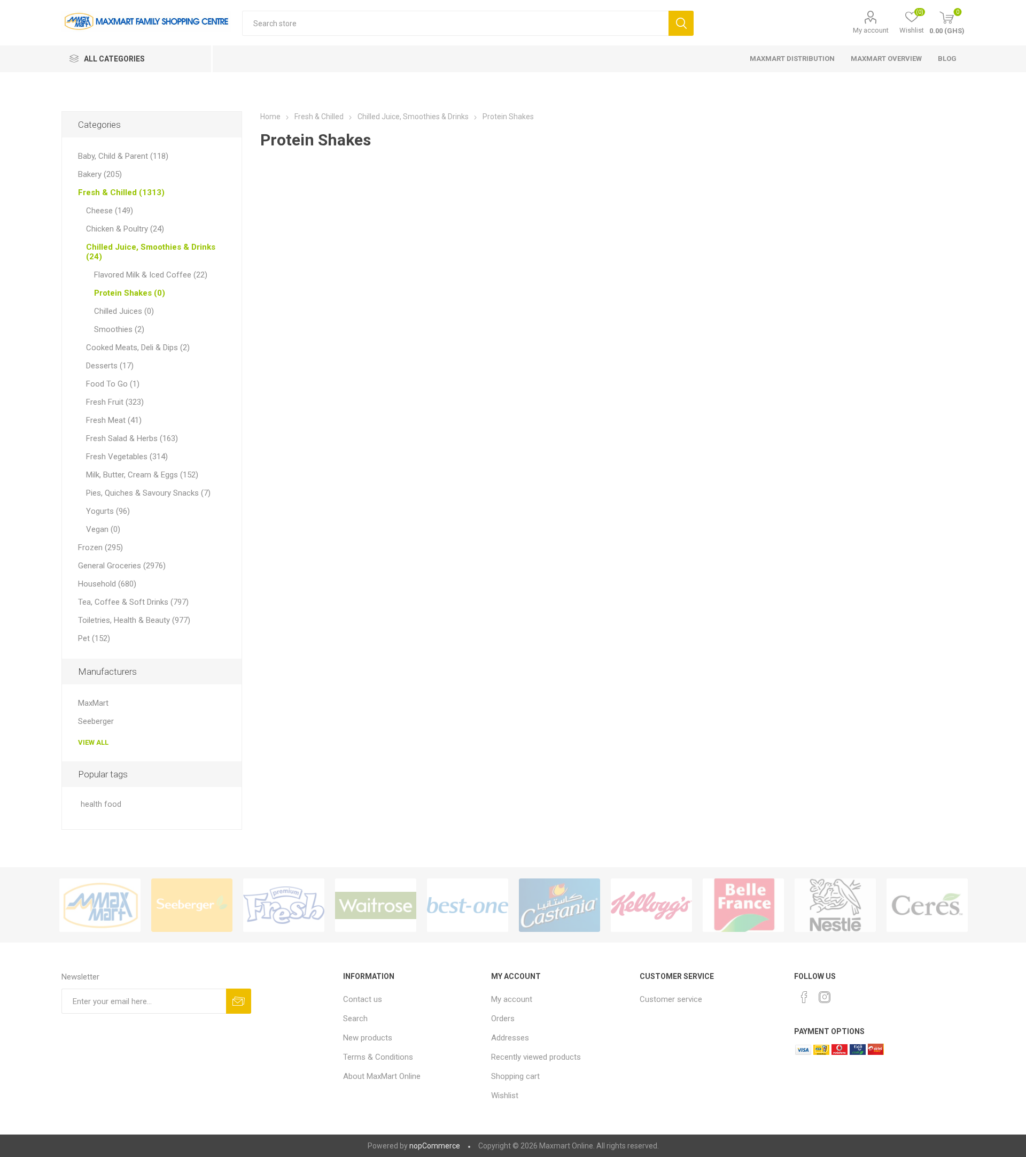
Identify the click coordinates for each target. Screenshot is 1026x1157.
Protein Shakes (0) (129, 293)
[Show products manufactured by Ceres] (927, 905)
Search (681, 23)
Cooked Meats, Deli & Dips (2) (138, 347)
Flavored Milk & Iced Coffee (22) (150, 275)
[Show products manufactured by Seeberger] (191, 905)
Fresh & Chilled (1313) (121, 192)
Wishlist (504, 1095)
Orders (503, 1018)
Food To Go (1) (112, 384)
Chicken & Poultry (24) (125, 229)
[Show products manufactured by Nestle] (835, 905)
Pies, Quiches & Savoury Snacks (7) (148, 493)
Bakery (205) (100, 174)
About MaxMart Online (382, 1076)
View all (93, 742)
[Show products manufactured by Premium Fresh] (283, 905)
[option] (100, 905)
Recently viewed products (536, 1057)
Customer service (671, 999)
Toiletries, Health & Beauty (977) (134, 620)
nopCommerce (434, 1145)
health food (101, 804)
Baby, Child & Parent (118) (123, 156)
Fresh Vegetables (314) (127, 456)
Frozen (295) (100, 547)
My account (871, 30)
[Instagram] (824, 997)
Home (270, 116)
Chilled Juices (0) (124, 311)
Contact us (362, 999)
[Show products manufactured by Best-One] (467, 905)
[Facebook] (804, 997)
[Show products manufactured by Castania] (559, 905)
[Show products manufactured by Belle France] (743, 905)
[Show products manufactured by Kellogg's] (651, 905)
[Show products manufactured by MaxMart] (100, 905)
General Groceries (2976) (122, 565)
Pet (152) (94, 638)
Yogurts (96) (108, 511)
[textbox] (455, 23)
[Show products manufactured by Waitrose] (375, 905)
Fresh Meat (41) (114, 420)
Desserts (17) (110, 366)
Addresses (510, 1038)
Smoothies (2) (119, 329)
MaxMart (93, 703)
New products (367, 1038)
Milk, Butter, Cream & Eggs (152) (142, 475)
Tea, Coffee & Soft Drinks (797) (133, 602)
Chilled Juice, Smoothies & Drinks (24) (150, 251)
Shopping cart (515, 1076)
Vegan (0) (103, 529)
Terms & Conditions (378, 1057)
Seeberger (96, 721)
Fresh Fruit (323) (115, 402)
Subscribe (238, 1001)
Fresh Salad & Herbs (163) (132, 438)
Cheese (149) (109, 210)
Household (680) (107, 584)
